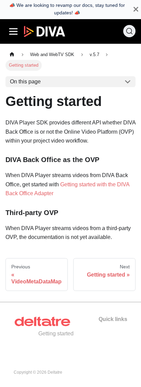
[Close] (136, 9)
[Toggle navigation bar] (13, 31)
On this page (25, 81)
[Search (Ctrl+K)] (129, 31)
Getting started (56, 333)
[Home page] (11, 54)
